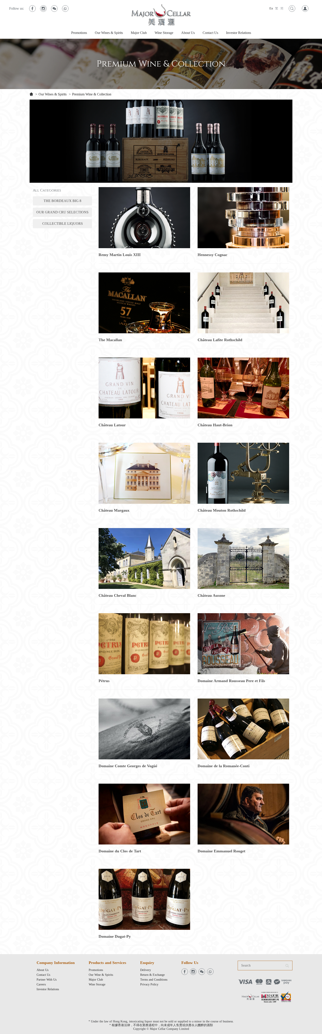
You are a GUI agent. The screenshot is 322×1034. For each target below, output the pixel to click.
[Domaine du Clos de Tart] (144, 814)
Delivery (145, 970)
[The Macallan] (144, 302)
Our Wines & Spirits (109, 33)
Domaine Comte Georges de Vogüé (128, 766)
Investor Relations (238, 33)
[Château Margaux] (144, 473)
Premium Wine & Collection (91, 94)
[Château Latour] (144, 388)
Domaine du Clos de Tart (120, 851)
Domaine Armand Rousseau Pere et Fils (231, 681)
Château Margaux (114, 510)
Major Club (139, 33)
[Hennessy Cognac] (243, 217)
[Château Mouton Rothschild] (243, 473)
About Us (188, 33)
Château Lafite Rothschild (220, 340)
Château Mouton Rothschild (222, 510)
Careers (41, 984)
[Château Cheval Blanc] (144, 558)
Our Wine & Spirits (101, 974)
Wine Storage (164, 33)
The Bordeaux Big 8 (62, 201)
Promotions (79, 33)
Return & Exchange (152, 974)
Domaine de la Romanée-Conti (223, 766)
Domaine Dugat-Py (115, 936)
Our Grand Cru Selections (62, 212)
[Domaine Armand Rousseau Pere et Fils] (243, 643)
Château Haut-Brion (215, 425)
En (271, 8)
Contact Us (210, 33)
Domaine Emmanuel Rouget (221, 851)
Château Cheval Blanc (117, 595)
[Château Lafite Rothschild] (243, 302)
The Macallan (110, 340)
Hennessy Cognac (212, 255)
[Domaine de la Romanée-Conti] (243, 729)
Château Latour (112, 425)
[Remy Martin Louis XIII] (144, 217)
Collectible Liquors (62, 223)
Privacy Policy (149, 984)
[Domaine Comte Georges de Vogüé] (144, 729)
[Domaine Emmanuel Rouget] (243, 814)
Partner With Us (47, 979)
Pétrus (104, 681)
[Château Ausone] (243, 558)
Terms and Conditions (153, 979)
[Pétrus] (144, 643)
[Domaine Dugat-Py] (144, 899)
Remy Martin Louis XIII (120, 255)
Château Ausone (211, 595)
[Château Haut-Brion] (243, 388)
